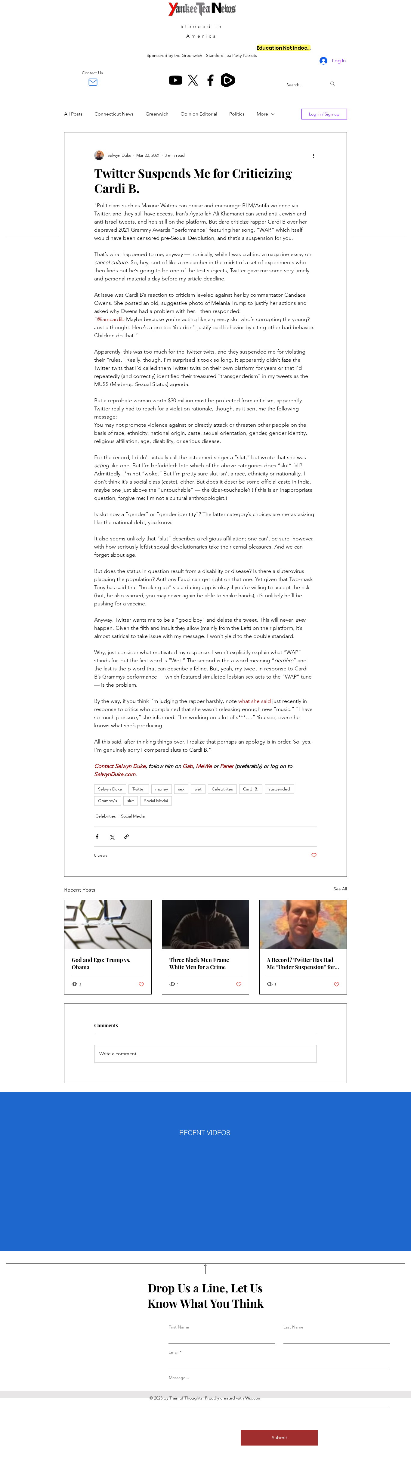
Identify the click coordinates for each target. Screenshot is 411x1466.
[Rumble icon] (228, 80)
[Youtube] (175, 80)
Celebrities (105, 816)
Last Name (293, 1327)
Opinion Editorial (199, 114)
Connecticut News (114, 114)
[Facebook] (210, 80)
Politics (237, 114)
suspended (279, 789)
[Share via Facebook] (97, 837)
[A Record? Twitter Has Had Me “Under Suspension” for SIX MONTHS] (303, 924)
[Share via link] (126, 837)
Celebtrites (222, 789)
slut (130, 800)
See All (340, 889)
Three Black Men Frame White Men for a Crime (199, 963)
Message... (179, 1377)
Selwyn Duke (110, 789)
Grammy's (107, 800)
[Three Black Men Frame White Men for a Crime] (205, 924)
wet (198, 789)
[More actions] (313, 155)
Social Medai (156, 800)
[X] (193, 80)
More (262, 114)
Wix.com (253, 1398)
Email (173, 1352)
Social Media (133, 816)
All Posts (73, 114)
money (161, 789)
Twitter (138, 789)
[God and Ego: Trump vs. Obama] (107, 924)
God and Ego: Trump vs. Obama (101, 963)
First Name (178, 1327)
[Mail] (93, 82)
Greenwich (157, 114)
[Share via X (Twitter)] (112, 837)
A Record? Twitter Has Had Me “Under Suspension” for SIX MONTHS (301, 963)
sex (181, 789)
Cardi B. (250, 789)
